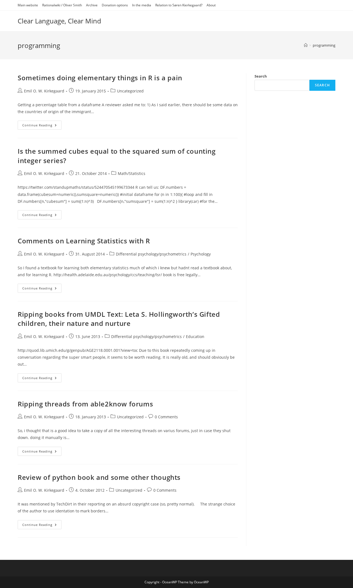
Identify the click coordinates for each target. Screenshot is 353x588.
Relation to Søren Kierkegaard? (178, 5)
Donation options (115, 5)
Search (261, 76)
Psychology (201, 254)
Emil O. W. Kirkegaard (44, 91)
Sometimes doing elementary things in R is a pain (100, 77)
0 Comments (166, 416)
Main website (28, 5)
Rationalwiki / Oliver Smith (62, 5)
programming (324, 45)
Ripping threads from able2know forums (85, 403)
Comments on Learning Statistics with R (84, 240)
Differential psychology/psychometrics (151, 254)
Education (195, 336)
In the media (141, 5)
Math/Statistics (131, 173)
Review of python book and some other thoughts (99, 477)
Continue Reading (41, 126)
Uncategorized (130, 91)
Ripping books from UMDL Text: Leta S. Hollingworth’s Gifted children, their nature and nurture (119, 319)
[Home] (305, 45)
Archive (92, 5)
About (211, 5)
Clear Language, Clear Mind (59, 20)
